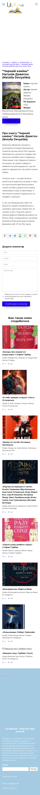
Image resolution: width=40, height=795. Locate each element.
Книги (14, 62)
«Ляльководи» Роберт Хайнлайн (18, 632)
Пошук (5, 765)
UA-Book (5, 62)
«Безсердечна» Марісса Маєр (17, 589)
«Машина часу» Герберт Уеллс (17, 653)
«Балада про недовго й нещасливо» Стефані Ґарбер (16, 353)
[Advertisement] (20, 40)
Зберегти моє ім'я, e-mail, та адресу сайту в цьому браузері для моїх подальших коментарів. (21, 296)
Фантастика (24, 62)
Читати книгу (11, 121)
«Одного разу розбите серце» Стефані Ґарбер (17, 546)
